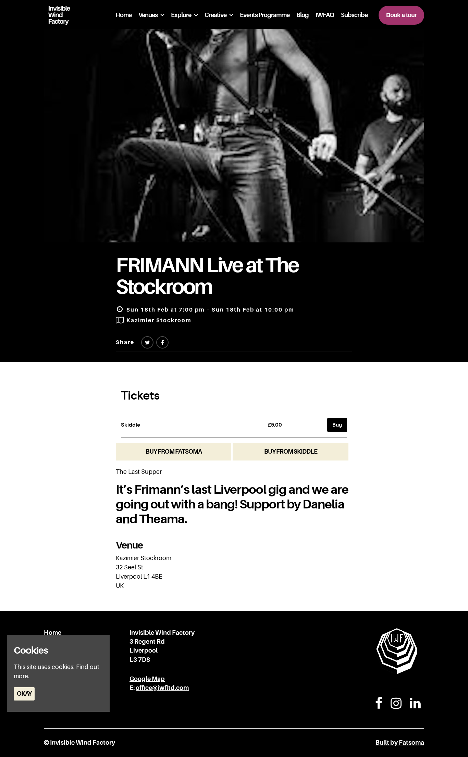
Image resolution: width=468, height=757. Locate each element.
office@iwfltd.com (162, 687)
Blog (302, 15)
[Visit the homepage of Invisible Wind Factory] (57, 15)
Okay (24, 693)
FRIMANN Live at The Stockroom (207, 276)
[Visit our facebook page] (162, 343)
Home (123, 15)
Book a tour (401, 15)
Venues (148, 15)
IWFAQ (325, 15)
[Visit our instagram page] (396, 705)
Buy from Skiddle (290, 451)
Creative (215, 15)
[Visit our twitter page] (147, 343)
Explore (181, 15)
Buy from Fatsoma (174, 451)
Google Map (147, 679)
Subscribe (354, 15)
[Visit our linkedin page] (415, 705)
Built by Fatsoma (399, 742)
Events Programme (265, 15)
